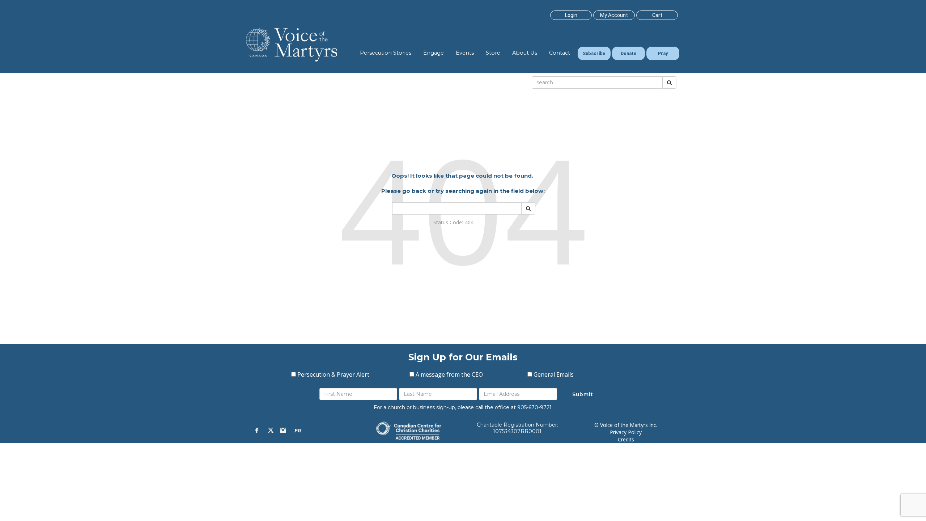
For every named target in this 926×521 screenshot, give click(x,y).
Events (465, 53)
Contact (559, 53)
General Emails (554, 374)
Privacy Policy (626, 432)
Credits (626, 439)
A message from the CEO (449, 374)
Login (571, 15)
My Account (614, 15)
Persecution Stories (385, 53)
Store (493, 53)
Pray (663, 53)
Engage (433, 53)
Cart (657, 15)
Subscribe (594, 53)
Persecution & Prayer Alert (333, 374)
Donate (628, 53)
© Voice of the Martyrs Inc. (625, 425)
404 (469, 222)
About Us (524, 53)
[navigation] (571, 15)
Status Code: (448, 222)
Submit (582, 394)
